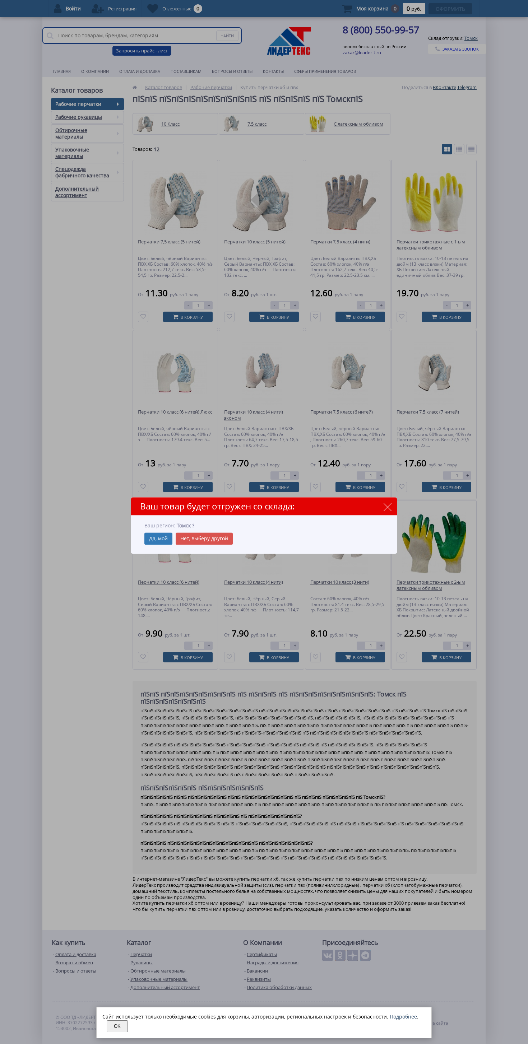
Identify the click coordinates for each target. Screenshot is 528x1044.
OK (117, 1026)
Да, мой (158, 538)
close (387, 506)
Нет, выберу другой (204, 538)
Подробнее (403, 1016)
